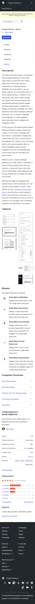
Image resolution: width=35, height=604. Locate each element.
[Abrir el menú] (32, 3)
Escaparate (22, 528)
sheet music (29, 464)
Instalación (7, 54)
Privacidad (5, 537)
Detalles (6, 45)
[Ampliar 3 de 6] (14, 241)
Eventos (21, 547)
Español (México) (12, 578)
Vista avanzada (7, 470)
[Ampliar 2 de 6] (14, 229)
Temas (20, 531)
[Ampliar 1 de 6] (14, 215)
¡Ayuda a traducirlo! (20, 15)
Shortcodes (6, 405)
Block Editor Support (9, 381)
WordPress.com (8, 560)
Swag (21, 554)
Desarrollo (7, 59)
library (17, 460)
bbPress (5, 566)
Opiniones (7, 49)
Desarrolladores (7, 550)
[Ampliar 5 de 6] (31, 267)
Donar (21, 550)
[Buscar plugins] (22, 21)
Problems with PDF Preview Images (14, 393)
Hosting (4, 534)
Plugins (20, 534)
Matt (4, 563)
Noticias (4, 531)
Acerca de (5, 528)
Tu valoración (6, 502)
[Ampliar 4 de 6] (31, 215)
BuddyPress (7, 570)
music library (28, 460)
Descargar (6, 37)
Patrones (21, 537)
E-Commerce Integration (10, 399)
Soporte (6, 64)
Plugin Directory (7, 8)
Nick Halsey (9, 32)
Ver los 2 (30, 456)
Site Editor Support (8, 387)
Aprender (5, 544)
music (22, 460)
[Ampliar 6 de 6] (31, 277)
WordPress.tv (7, 554)
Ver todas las (28, 502)
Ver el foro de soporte (9, 516)
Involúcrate (22, 544)
